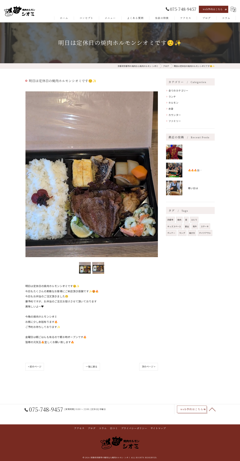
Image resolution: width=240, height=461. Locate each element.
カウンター (174, 115)
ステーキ (205, 226)
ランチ (172, 96)
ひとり (194, 219)
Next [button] (154, 174)
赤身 (170, 108)
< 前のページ (34, 366)
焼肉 (179, 219)
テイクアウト (205, 232)
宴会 (187, 226)
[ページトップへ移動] (212, 409)
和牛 (195, 226)
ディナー (171, 232)
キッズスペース (174, 226)
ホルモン (173, 102)
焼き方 (192, 232)
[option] (91, 174)
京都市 (170, 219)
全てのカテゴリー (178, 90)
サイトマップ (158, 428)
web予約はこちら (213, 9)
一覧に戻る (91, 366)
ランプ (182, 232)
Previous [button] (28, 174)
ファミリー (174, 121)
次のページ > (148, 366)
